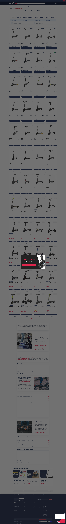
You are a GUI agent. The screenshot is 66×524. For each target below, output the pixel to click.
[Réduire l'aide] (57, 521)
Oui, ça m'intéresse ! (29, 265)
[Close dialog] (44, 255)
